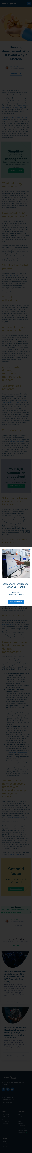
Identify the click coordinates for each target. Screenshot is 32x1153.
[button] (29, 549)
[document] (16, 576)
